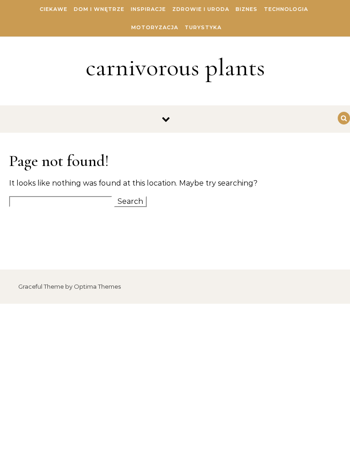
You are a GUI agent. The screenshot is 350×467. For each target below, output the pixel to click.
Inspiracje (148, 9)
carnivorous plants (175, 67)
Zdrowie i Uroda (200, 9)
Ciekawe (53, 9)
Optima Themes (97, 286)
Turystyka (203, 27)
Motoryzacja (154, 27)
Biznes (246, 9)
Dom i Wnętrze (99, 9)
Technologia (286, 9)
